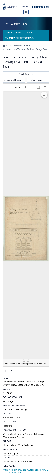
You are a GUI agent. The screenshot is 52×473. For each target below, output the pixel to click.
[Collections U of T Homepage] (4, 45)
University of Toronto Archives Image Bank (26, 49)
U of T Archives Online (18, 45)
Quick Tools (24, 74)
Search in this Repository (19, 38)
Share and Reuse (12, 79)
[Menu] (26, 12)
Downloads (37, 79)
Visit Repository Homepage (20, 32)
